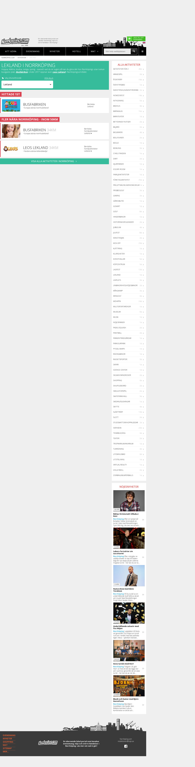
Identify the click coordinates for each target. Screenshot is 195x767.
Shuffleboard (119, 385)
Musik (115, 317)
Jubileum (117, 227)
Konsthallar (119, 259)
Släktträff (118, 412)
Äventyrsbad (119, 85)
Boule (116, 143)
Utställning (118, 459)
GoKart (116, 206)
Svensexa (117, 428)
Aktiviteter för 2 (120, 69)
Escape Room (119, 169)
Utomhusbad (119, 454)
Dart (115, 159)
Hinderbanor (119, 217)
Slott (115, 417)
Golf (115, 211)
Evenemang (33, 51)
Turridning (118, 449)
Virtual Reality (120, 465)
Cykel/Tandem (119, 153)
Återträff (117, 79)
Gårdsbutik (118, 201)
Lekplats (117, 280)
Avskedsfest (118, 95)
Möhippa (117, 301)
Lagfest (116, 269)
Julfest (116, 232)
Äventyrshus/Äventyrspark (125, 90)
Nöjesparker (119, 322)
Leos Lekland (59, 72)
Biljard (116, 127)
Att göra (10, 51)
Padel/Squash (119, 327)
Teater (116, 438)
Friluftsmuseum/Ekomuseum (126, 185)
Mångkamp (118, 290)
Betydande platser (121, 122)
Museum (117, 312)
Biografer (117, 132)
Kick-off (116, 243)
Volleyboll (118, 470)
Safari (116, 364)
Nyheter (55, 51)
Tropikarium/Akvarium (123, 443)
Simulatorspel (120, 391)
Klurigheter (119, 254)
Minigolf (117, 296)
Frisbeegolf (118, 190)
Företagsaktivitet (121, 180)
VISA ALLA (48, 78)
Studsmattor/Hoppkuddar (125, 422)
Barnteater (118, 116)
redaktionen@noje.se (126, 741)
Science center (120, 370)
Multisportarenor (122, 306)
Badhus (116, 106)
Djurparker (118, 164)
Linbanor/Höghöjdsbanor (125, 285)
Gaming (116, 195)
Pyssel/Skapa (119, 349)
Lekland (116, 275)
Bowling (117, 148)
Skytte (116, 406)
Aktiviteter (22, 57)
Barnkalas (117, 111)
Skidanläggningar (121, 401)
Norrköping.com (8, 57)
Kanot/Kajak (118, 238)
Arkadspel (117, 74)
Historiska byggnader (123, 222)
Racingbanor (119, 354)
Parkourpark (119, 343)
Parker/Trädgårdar (122, 338)
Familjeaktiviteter (121, 174)
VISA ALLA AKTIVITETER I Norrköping (53, 161)
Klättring (117, 248)
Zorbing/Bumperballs (123, 475)
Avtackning (118, 100)
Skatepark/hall (120, 396)
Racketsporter (120, 359)
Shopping (117, 380)
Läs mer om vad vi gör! (87, 746)
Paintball (117, 333)
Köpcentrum (119, 264)
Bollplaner (118, 137)
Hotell (76, 51)
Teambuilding (119, 433)
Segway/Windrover (122, 375)
